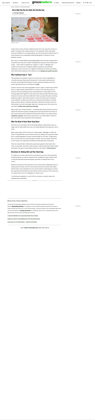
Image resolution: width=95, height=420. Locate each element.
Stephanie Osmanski (19, 13)
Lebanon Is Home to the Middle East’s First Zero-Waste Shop (23, 219)
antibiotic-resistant (17, 116)
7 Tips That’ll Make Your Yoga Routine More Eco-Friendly (22, 215)
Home (12, 6)
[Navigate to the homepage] (42, 2)
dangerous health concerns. (49, 71)
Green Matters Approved (68, 2)
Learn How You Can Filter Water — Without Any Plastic (22, 222)
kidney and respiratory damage (28, 106)
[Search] (83, 2)
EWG (38, 84)
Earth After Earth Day (25, 6)
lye (47, 132)
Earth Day (17, 6)
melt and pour (51, 148)
